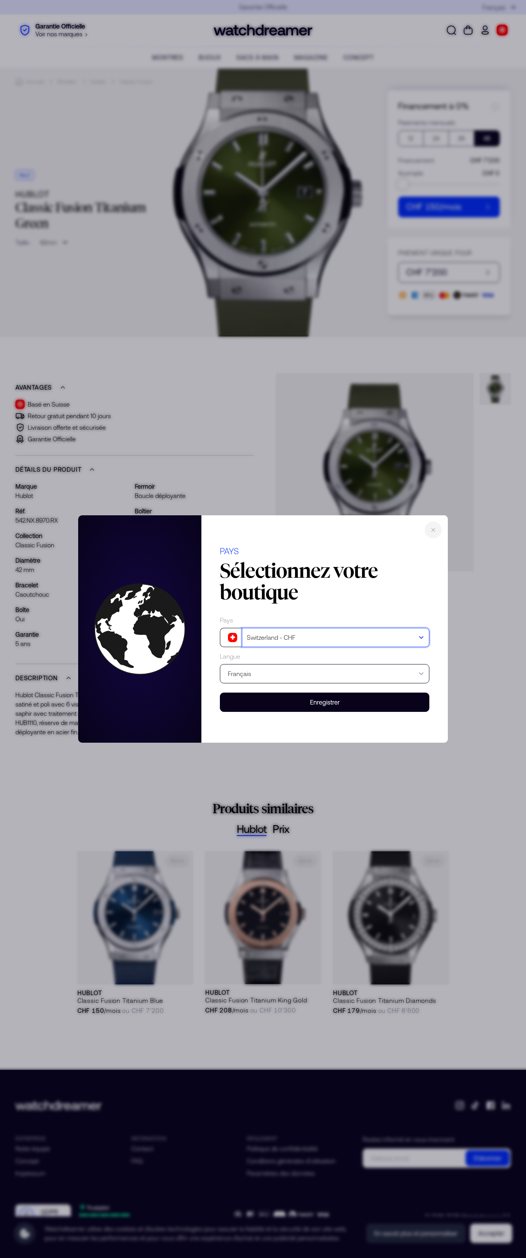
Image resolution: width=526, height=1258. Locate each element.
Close (433, 529)
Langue (230, 656)
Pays (226, 620)
